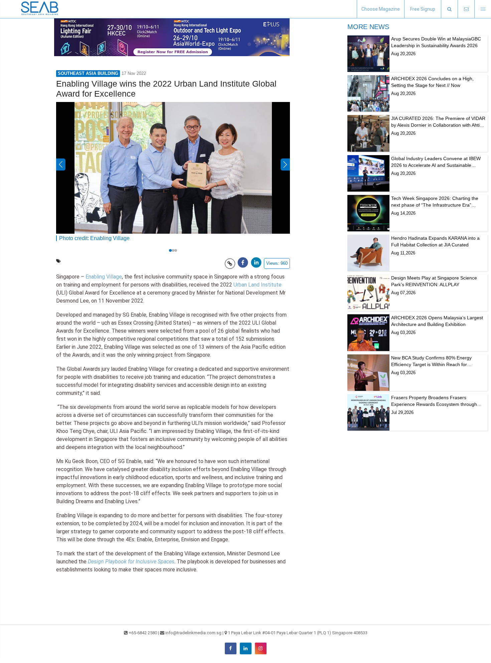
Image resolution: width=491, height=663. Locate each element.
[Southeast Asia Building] (40, 9)
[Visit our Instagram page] (261, 648)
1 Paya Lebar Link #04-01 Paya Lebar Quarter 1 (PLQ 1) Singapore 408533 (297, 632)
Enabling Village (104, 276)
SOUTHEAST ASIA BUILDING (88, 73)
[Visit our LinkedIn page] (246, 648)
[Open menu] (482, 9)
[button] (449, 9)
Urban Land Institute (257, 285)
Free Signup (422, 9)
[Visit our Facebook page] (230, 648)
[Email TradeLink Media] (466, 9)
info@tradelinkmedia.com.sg (193, 632)
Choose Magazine (380, 9)
